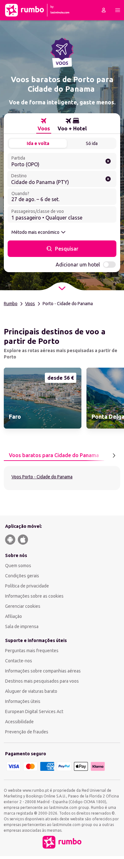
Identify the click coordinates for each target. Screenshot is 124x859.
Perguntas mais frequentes (32, 650)
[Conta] (103, 10)
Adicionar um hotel (78, 264)
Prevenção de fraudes (26, 731)
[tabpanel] (62, 478)
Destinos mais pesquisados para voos (42, 681)
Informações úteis (22, 701)
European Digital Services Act (34, 711)
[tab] (43, 125)
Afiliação (13, 616)
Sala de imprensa (21, 626)
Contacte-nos (18, 660)
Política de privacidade (27, 585)
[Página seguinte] (114, 455)
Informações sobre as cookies (34, 596)
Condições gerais (22, 575)
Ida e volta (38, 143)
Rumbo (10, 303)
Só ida (92, 143)
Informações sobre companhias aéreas (43, 670)
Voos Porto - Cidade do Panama (41, 476)
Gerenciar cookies (22, 606)
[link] (42, 398)
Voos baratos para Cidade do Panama (54, 455)
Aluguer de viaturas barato (31, 691)
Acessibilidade (19, 721)
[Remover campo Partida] (108, 161)
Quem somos (18, 565)
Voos (30, 303)
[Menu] (117, 10)
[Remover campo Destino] (108, 179)
